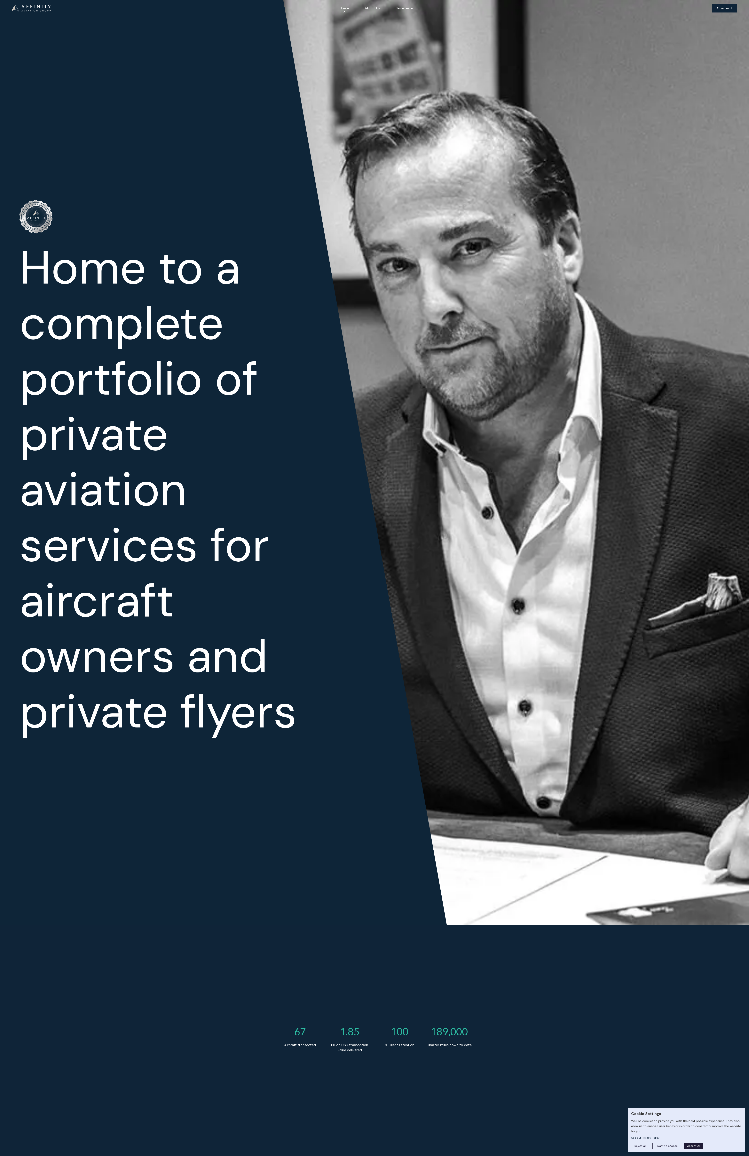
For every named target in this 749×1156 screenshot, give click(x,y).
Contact (724, 8)
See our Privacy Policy (645, 1137)
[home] (31, 8)
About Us (372, 8)
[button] (404, 8)
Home (344, 8)
